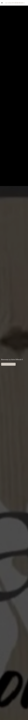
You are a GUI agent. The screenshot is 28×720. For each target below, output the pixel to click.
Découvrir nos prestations (8, 364)
